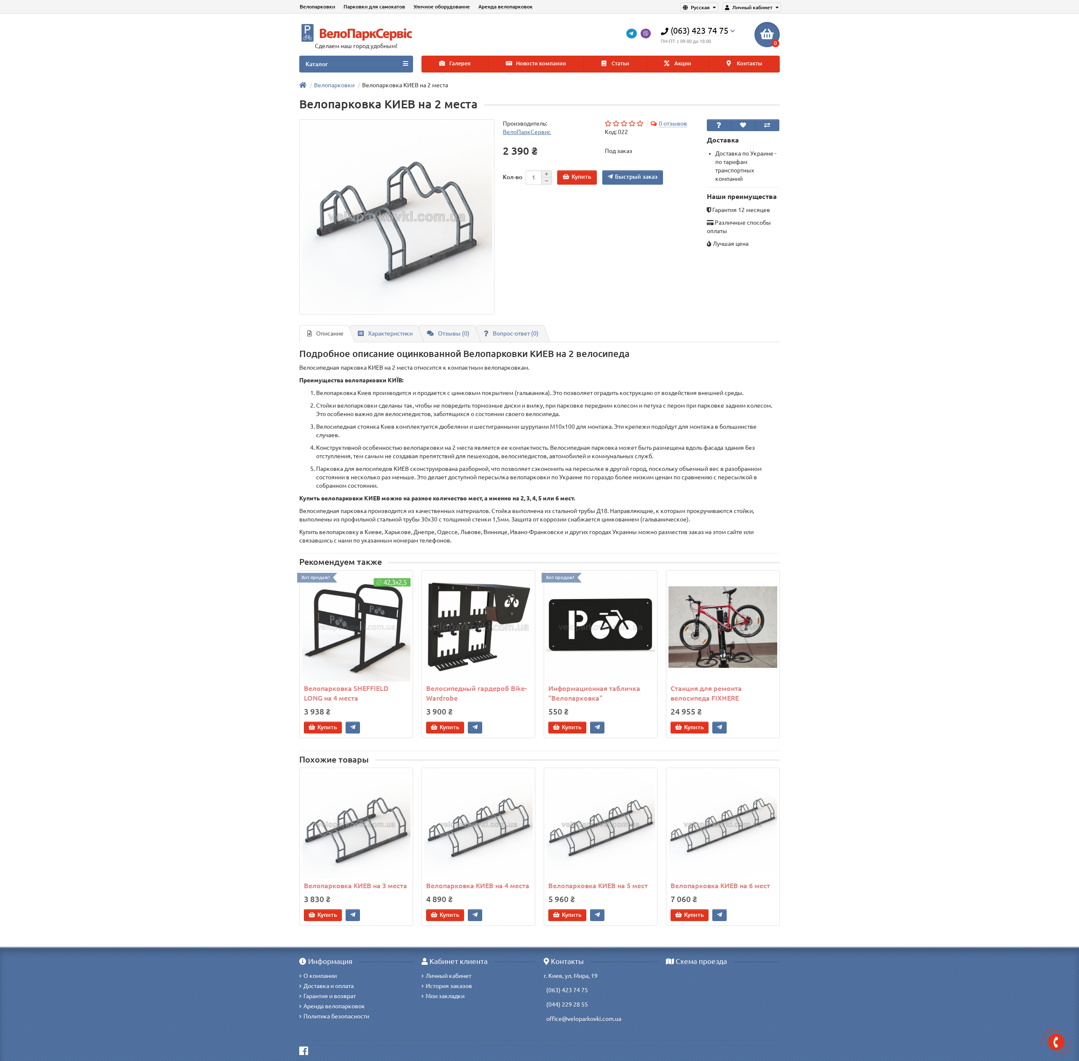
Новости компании (540, 63)
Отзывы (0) (454, 333)
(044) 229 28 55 (567, 1004)
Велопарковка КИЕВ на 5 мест (598, 885)
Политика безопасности (336, 1016)
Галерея (459, 63)
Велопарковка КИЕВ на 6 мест (720, 885)
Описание (330, 333)
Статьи (619, 63)
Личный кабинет (448, 975)
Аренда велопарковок (505, 6)
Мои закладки (445, 996)
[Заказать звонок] (1056, 1042)
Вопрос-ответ (516, 333)
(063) (553, 990)
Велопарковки (317, 6)
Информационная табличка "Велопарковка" (594, 693)
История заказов (449, 986)
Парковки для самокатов (374, 6)
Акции (682, 63)
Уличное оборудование (441, 6)
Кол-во (512, 177)
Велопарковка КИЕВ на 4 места (477, 885)
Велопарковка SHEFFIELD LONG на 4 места (346, 693)
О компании (320, 975)
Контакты (748, 63)
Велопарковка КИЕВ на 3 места (355, 885)
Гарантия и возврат (329, 996)
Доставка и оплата (328, 986)
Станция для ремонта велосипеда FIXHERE (706, 693)
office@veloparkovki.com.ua (583, 1018)
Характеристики (390, 333)
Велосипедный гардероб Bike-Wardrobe (476, 693)
